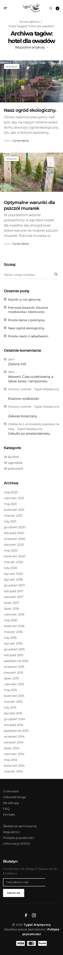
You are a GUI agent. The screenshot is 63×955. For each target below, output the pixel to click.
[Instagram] (34, 915)
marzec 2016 (13, 632)
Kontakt (9, 814)
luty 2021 (10, 521)
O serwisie (11, 791)
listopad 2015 (13, 655)
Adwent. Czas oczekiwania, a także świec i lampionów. (30, 379)
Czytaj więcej (20, 140)
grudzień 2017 (14, 585)
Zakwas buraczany (22, 416)
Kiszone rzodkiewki (23, 399)
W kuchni (11, 457)
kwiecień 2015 (14, 696)
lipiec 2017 (11, 603)
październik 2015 (16, 661)
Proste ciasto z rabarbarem (28, 336)
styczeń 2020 (13, 574)
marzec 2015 (13, 701)
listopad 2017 (13, 591)
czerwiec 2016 (14, 614)
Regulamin (11, 832)
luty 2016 (10, 638)
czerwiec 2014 (14, 754)
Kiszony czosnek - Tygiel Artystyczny (33, 389)
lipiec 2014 (11, 748)
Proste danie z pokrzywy (26, 320)
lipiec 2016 (11, 608)
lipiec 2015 (11, 678)
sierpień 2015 (13, 672)
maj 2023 (10, 492)
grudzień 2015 (14, 649)
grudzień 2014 (14, 719)
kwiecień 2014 (14, 765)
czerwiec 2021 (14, 498)
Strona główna (29, 21)
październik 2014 (16, 731)
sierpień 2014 (13, 742)
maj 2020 (11, 550)
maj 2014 (10, 760)
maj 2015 (10, 690)
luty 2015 (10, 707)
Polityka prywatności (18, 838)
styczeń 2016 (13, 643)
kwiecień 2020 (14, 556)
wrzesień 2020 (14, 539)
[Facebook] (26, 915)
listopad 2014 (13, 725)
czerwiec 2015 (14, 684)
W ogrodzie (13, 463)
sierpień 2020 (14, 544)
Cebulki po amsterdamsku (29, 434)
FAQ (6, 809)
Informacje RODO (16, 843)
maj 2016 (10, 620)
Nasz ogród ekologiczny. (30, 110)
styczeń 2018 (13, 579)
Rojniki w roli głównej (24, 299)
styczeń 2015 (13, 713)
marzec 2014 (13, 771)
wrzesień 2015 (14, 667)
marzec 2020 (13, 562)
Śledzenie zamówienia (20, 826)
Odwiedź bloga (14, 797)
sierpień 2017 (13, 597)
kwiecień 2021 (14, 510)
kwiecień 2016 (14, 626)
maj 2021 (10, 504)
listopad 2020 (14, 533)
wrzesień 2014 (14, 736)
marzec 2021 (13, 515)
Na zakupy (11, 803)
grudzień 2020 (15, 527)
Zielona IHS (17, 364)
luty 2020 (10, 568)
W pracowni (13, 468)
